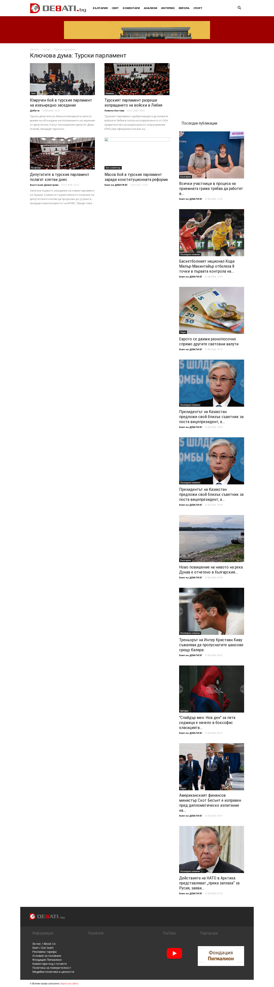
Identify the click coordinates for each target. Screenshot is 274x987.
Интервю (168, 8)
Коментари (131, 8)
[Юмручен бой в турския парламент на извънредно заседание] (62, 79)
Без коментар (113, 167)
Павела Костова (114, 110)
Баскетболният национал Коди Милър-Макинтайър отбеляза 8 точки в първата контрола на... (206, 266)
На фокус (36, 167)
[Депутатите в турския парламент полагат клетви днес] (62, 153)
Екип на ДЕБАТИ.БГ (116, 184)
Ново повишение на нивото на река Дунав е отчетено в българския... (211, 570)
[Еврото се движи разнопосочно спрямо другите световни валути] (211, 310)
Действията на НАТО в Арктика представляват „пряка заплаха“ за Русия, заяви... (209, 883)
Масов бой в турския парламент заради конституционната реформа (136, 177)
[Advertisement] (211, 78)
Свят (115, 8)
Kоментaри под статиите (49, 964)
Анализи (150, 8)
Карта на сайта (69, 983)
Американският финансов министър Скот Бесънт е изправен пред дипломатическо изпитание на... (210, 803)
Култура (184, 710)
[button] (239, 8)
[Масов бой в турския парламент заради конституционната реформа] (137, 153)
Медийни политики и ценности (53, 972)
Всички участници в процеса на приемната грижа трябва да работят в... (211, 188)
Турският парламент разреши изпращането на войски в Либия (133, 103)
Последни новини (190, 254)
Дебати (35, 110)
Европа (184, 8)
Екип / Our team (43, 948)
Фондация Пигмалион (47, 960)
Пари (183, 332)
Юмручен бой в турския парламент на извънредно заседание (61, 103)
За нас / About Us (44, 944)
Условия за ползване (46, 956)
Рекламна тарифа (44, 952)
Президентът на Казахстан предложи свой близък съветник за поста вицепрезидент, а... (211, 416)
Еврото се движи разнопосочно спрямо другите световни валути (208, 341)
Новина (110, 93)
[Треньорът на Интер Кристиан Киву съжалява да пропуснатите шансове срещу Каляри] (211, 611)
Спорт (197, 8)
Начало (34, 49)
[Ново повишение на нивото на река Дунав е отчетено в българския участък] (211, 538)
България (100, 8)
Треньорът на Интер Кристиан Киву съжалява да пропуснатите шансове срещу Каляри (211, 644)
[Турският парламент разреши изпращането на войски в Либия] (137, 79)
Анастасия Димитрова (44, 184)
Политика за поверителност (51, 968)
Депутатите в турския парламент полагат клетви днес (59, 177)
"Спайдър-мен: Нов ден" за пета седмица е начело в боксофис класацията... (207, 722)
